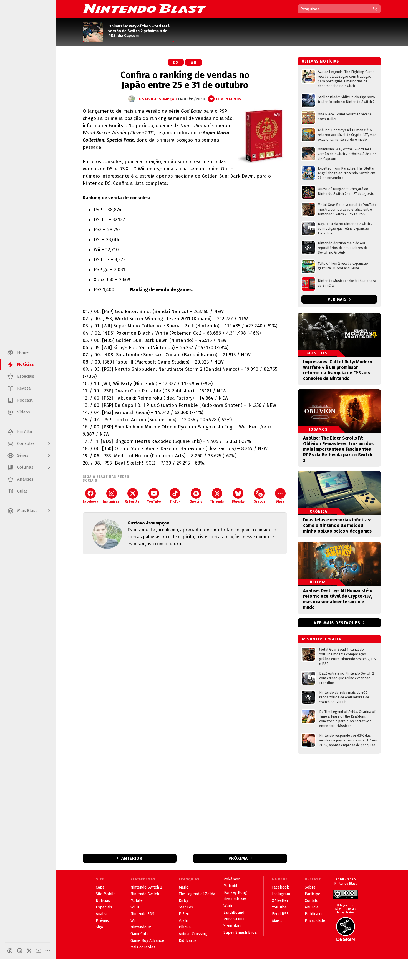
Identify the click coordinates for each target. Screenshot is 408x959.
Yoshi (183, 920)
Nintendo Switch (144, 894)
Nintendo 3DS (142, 914)
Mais (280, 501)
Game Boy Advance (147, 940)
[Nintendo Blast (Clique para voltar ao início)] (145, 8)
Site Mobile (106, 894)
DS (175, 62)
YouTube (154, 501)
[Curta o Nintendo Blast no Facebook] (10, 950)
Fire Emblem (234, 899)
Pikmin (185, 927)
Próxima (238, 858)
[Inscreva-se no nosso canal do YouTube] (38, 950)
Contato (311, 900)
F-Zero (185, 914)
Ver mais (338, 299)
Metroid (230, 886)
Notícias (103, 900)
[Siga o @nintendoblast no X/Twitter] (29, 950)
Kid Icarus (188, 940)
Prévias (102, 920)
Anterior (131, 858)
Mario (183, 887)
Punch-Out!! (233, 919)
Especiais (104, 907)
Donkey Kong (235, 892)
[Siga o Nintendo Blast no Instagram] (19, 950)
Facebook (90, 501)
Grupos (259, 501)
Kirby (183, 900)
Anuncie (312, 907)
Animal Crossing (193, 934)
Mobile (136, 900)
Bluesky (238, 501)
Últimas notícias (320, 61)
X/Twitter (133, 501)
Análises (103, 914)
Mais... (277, 920)
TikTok (175, 501)
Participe (312, 894)
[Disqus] (185, 631)
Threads (217, 501)
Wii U (134, 907)
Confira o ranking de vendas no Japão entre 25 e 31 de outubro (185, 80)
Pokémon (231, 879)
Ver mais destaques (337, 622)
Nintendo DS (141, 927)
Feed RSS (280, 914)
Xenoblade (233, 925)
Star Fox (186, 907)
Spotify (196, 501)
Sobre (310, 887)
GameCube (140, 934)
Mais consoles (142, 947)
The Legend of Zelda (197, 894)
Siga (99, 927)
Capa (100, 887)
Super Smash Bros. (240, 932)
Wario (228, 906)
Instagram (111, 501)
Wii (194, 62)
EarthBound (233, 912)
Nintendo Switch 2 (146, 887)
